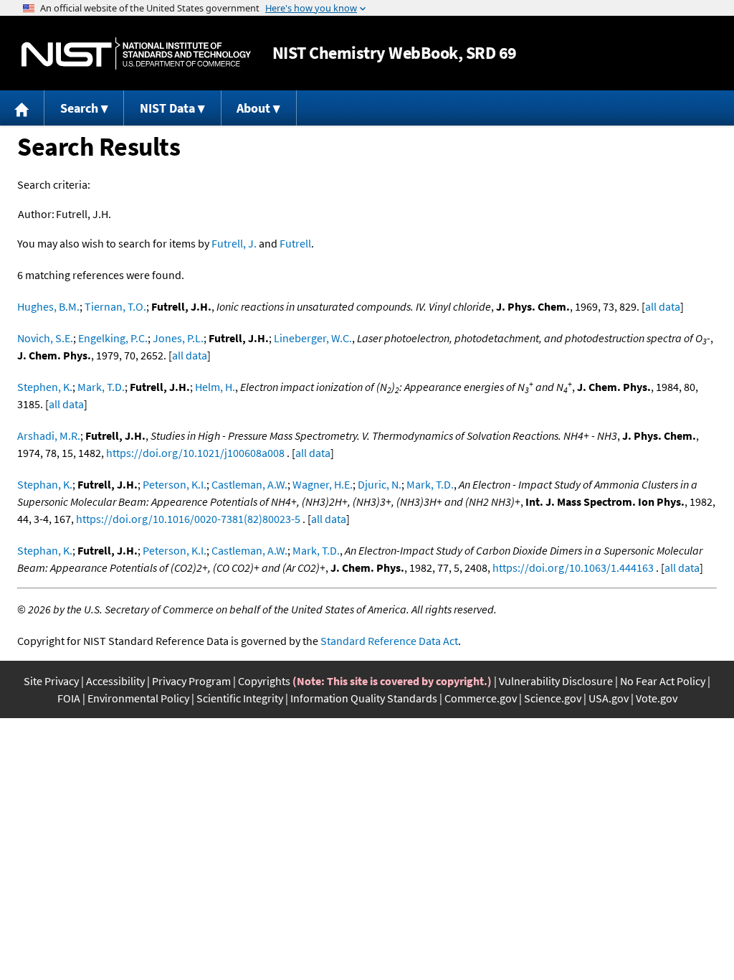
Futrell (295, 243)
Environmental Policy (138, 698)
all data (662, 306)
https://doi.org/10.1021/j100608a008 (195, 453)
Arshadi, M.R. (48, 435)
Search (79, 108)
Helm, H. (215, 387)
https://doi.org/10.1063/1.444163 (573, 567)
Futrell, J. (234, 243)
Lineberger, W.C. (313, 338)
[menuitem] (22, 108)
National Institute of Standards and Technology (136, 53)
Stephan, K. (44, 484)
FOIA (68, 698)
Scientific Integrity (239, 698)
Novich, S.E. (45, 338)
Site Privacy (51, 681)
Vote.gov (656, 698)
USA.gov (608, 698)
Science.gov (552, 698)
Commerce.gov (480, 698)
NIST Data (167, 108)
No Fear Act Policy (662, 681)
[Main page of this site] (22, 108)
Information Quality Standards (363, 698)
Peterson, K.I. (174, 484)
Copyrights (264, 681)
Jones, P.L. (178, 338)
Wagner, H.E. (322, 484)
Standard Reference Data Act (389, 640)
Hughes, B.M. (48, 306)
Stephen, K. (44, 387)
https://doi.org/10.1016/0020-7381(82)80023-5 (188, 519)
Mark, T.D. (101, 387)
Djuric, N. (379, 484)
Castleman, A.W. (249, 484)
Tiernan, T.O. (115, 306)
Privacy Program (191, 681)
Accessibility (115, 681)
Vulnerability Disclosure (556, 681)
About (253, 108)
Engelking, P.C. (113, 338)
